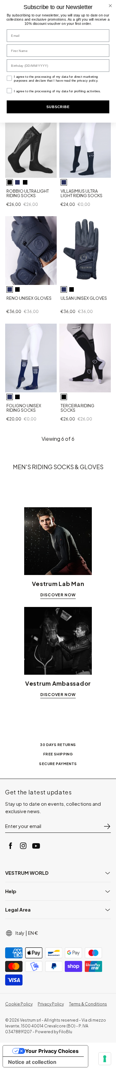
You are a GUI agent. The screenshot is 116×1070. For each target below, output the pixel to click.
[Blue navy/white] (17, 182)
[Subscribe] (107, 826)
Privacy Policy (51, 1004)
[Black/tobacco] (25, 182)
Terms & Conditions (88, 1004)
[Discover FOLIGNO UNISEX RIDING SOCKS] (31, 358)
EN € (33, 933)
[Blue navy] (63, 182)
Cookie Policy (19, 1004)
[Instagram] (23, 846)
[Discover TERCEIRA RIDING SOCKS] (85, 358)
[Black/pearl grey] (9, 182)
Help (10, 891)
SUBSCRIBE (58, 107)
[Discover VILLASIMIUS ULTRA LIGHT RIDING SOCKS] (85, 143)
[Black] (17, 289)
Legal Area (18, 909)
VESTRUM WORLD (27, 873)
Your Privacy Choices (52, 1051)
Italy (19, 933)
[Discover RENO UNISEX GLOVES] (31, 250)
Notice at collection (32, 1062)
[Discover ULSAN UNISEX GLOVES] (85, 250)
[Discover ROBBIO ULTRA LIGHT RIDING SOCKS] (31, 143)
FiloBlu (65, 1031)
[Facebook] (10, 846)
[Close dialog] (110, 6)
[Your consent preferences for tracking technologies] (105, 1059)
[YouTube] (36, 846)
